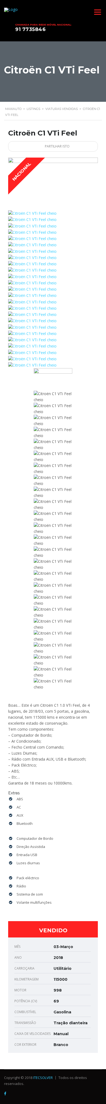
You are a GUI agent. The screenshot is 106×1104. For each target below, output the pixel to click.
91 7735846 (30, 29)
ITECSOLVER (43, 1077)
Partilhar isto (57, 146)
